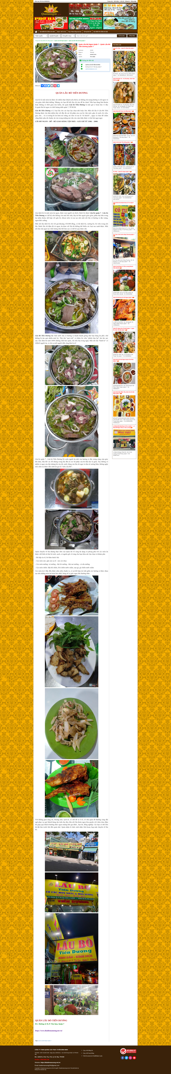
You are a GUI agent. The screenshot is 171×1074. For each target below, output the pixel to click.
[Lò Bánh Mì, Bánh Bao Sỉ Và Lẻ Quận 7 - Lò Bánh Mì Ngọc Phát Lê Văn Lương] (124, 440)
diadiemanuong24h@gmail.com (49, 1065)
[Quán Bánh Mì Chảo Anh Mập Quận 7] (124, 124)
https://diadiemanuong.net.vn (50, 1062)
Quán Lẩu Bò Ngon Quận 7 (44, 1040)
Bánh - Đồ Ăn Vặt (61, 31)
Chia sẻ (37, 85)
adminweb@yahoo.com (91, 69)
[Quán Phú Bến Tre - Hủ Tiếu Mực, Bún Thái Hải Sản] (124, 93)
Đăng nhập (133, 1)
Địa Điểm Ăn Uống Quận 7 (47, 40)
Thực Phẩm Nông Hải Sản (74, 31)
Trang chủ (109, 1)
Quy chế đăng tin (88, 1050)
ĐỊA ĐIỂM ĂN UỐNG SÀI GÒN (47, 31)
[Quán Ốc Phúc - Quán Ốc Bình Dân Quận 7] (124, 62)
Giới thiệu (116, 1)
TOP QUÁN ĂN (87, 31)
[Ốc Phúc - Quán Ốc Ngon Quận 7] (124, 184)
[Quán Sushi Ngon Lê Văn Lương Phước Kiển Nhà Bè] (124, 281)
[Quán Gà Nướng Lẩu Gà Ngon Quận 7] (124, 310)
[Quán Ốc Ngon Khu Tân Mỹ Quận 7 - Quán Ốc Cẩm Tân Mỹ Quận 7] (124, 343)
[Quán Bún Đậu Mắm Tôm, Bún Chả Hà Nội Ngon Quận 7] (124, 406)
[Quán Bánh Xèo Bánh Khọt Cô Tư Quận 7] (124, 216)
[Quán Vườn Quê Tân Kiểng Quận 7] (124, 155)
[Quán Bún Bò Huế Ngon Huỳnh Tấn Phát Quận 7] (124, 374)
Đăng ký (127, 1)
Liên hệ (122, 1)
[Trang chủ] (36, 31)
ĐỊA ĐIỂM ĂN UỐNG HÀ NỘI (101, 31)
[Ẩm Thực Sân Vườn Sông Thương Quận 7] (124, 248)
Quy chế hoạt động (88, 1053)
